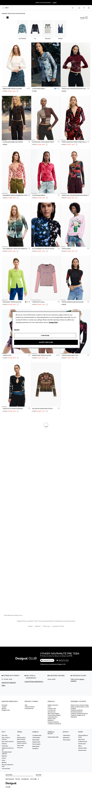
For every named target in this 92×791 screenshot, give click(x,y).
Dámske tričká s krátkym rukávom (22, 742)
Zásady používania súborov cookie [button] (80, 707)
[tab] (11, 702)
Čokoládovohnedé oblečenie (7, 753)
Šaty (3, 732)
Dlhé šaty (4, 744)
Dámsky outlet (52, 719)
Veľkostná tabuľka (30, 707)
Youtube (33, 779)
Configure (45, 335)
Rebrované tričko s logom (12, 89)
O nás (49, 707)
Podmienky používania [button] (77, 710)
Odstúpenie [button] (74, 717)
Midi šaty (4, 762)
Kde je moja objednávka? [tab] (31, 677)
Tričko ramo (66, 249)
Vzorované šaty (6, 768)
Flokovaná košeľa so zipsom (13, 142)
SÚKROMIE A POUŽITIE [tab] (78, 701)
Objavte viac (63, 660)
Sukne (3, 760)
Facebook (25, 779)
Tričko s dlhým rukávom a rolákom (74, 195)
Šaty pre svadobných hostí (7, 765)
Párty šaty (4, 735)
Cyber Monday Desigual (54, 715)
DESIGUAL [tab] (51, 701)
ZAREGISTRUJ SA (48, 660)
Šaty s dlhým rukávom (8, 741)
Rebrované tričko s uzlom (41, 355)
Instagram (10, 779)
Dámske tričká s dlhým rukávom (21, 738)
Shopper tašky (36, 742)
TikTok (17, 779)
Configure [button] (73, 708)
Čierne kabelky (36, 744)
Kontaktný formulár (9, 683)
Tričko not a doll (38, 302)
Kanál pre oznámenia (53, 722)
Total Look (20, 747)
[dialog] (46, 330)
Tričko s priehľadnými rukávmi (72, 302)
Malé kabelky (35, 740)
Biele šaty (4, 756)
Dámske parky (82, 744)
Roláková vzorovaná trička (42, 408)
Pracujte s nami (52, 708)
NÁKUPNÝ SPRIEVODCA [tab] (10, 701)
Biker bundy (81, 739)
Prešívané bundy (82, 741)
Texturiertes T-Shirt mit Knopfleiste (15, 249)
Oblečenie (38, 626)
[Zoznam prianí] (84, 8)
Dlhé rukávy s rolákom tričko (43, 142)
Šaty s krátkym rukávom (6, 738)
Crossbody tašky (37, 735)
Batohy (66, 732)
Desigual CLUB (6, 710)
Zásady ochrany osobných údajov (80, 705)
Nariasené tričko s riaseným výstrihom (15, 195)
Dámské (30, 626)
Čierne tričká (20, 745)
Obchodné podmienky (76, 712)
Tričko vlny (7, 355)
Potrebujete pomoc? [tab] (11, 676)
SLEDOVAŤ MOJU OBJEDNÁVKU (34, 682)
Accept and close (46, 342)
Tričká (19, 732)
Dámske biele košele (53, 737)
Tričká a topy (46, 626)
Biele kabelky (35, 746)
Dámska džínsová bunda (83, 736)
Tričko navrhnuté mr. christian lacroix (74, 142)
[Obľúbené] (29, 89)
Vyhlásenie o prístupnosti (54, 724)
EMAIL (3, 685)
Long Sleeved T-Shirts (58, 626)
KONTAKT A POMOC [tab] (31, 701)
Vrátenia (4, 707)
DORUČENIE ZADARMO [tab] (57, 676)
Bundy (80, 732)
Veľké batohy (66, 735)
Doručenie (4, 705)
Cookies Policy (53, 322)
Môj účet (4, 708)
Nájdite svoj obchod (53, 705)
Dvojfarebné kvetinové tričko (43, 249)
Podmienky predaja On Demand (79, 713)
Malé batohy (66, 737)
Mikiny (80, 746)
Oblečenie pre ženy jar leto (8, 749)
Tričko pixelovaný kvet (70, 355)
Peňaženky (35, 748)
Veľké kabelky (36, 737)
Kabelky (35, 732)
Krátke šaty (5, 746)
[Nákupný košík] (89, 8)
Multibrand (50, 720)
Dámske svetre (82, 750)
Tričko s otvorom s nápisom (13, 408)
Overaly (4, 758)
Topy (18, 735)
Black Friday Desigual (53, 713)
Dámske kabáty (82, 748)
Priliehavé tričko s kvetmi (12, 302)
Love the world (51, 710)
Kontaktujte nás (29, 708)
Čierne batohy (67, 740)
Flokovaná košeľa (38, 89)
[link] (73, 7)
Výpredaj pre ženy (52, 717)
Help (26, 705)
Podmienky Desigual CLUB (78, 715)
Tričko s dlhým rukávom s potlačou (74, 89)
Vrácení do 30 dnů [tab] (79, 676)
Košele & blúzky (51, 732)
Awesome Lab (51, 712)
